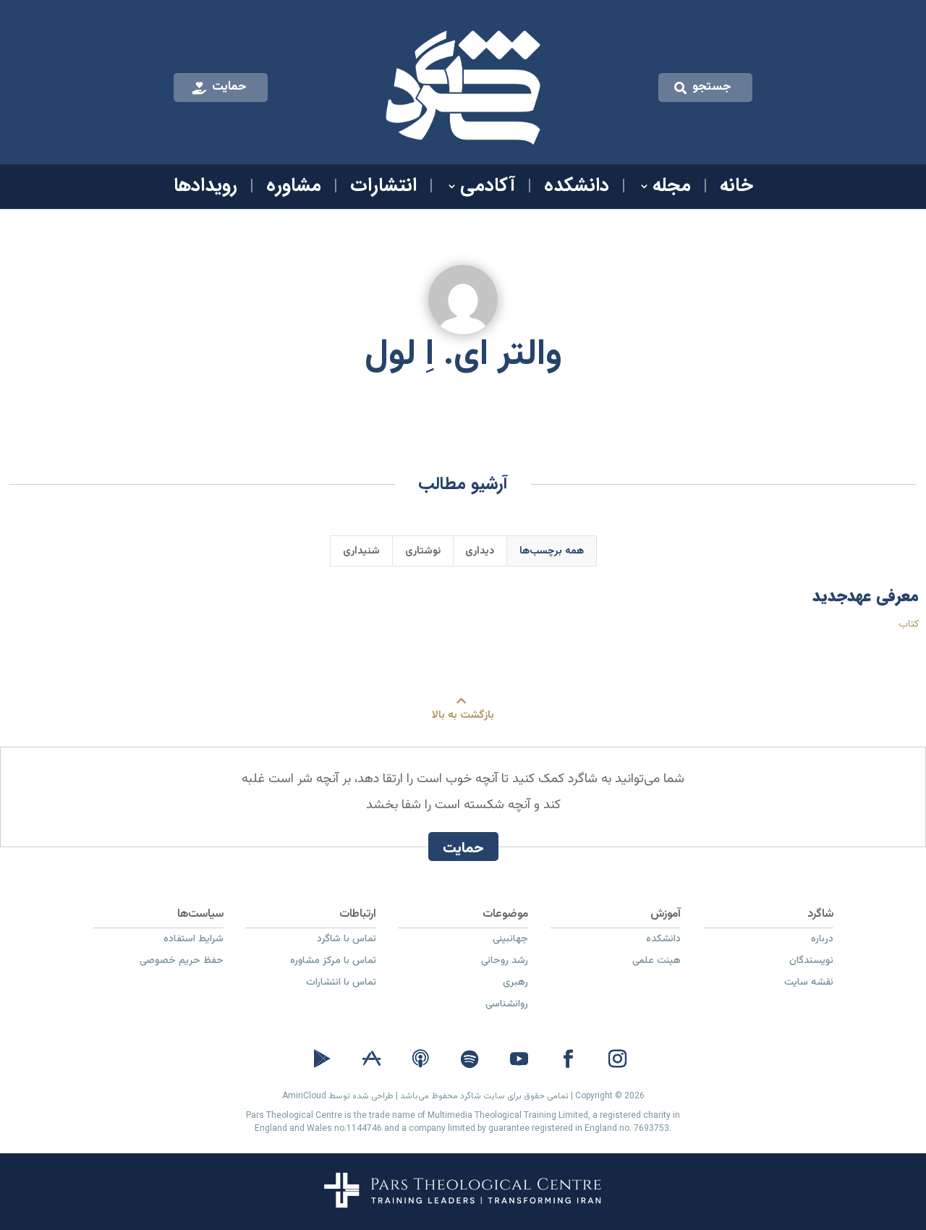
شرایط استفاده (193, 940)
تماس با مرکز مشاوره (333, 962)
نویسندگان (811, 962)
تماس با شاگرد (346, 940)
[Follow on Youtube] (519, 1059)
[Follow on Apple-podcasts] (420, 1059)
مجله (672, 189)
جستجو (711, 86)
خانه (736, 189)
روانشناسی (506, 1005)
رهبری (515, 984)
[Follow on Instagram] (617, 1059)
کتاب (909, 624)
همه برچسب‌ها (551, 551)
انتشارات (383, 189)
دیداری (479, 551)
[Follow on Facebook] (568, 1059)
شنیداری (361, 551)
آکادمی (487, 189)
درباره (822, 940)
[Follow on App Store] (371, 1059)
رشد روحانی (504, 962)
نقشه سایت (808, 984)
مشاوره (293, 189)
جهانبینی (510, 940)
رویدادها (205, 189)
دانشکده (576, 189)
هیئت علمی (656, 962)
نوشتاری (423, 551)
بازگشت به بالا (463, 715)
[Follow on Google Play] (322, 1059)
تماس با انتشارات (341, 984)
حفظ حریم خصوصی (182, 962)
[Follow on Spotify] (469, 1059)
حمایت (229, 86)
